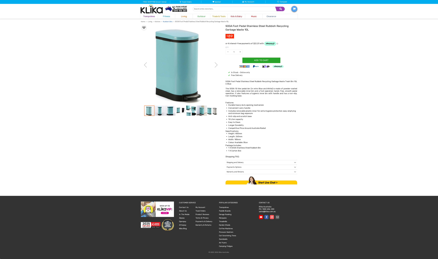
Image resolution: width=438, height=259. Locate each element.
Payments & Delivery (204, 221)
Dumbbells (223, 239)
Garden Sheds (224, 225)
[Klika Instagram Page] (272, 217)
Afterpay (182, 225)
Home (143, 22)
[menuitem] (149, 16)
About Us (183, 211)
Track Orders (186, 2)
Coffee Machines (226, 229)
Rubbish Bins (168, 22)
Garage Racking (225, 214)
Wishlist (218, 2)
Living (150, 22)
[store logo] (151, 9)
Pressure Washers (226, 232)
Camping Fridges (226, 246)
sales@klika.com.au (267, 211)
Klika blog (183, 229)
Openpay (182, 221)
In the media (184, 214)
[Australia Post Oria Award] (168, 225)
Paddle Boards (225, 211)
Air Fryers (223, 243)
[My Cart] (294, 9)
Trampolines (224, 207)
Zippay (182, 218)
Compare (283, 2)
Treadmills (223, 221)
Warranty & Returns (203, 225)
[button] (145, 65)
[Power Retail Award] (150, 225)
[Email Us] (277, 217)
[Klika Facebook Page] (266, 217)
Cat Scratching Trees (227, 236)
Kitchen (158, 22)
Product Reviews (202, 214)
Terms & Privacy (202, 218)
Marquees (223, 218)
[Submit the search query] (280, 9)
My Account (249, 2)
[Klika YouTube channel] (261, 217)
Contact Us (184, 207)
